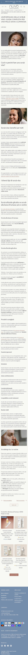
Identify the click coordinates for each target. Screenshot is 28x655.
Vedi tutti (14, 505)
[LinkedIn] (10, 645)
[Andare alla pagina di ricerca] (21, 6)
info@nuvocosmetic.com (7, 611)
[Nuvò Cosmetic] (14, 7)
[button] (21, 6)
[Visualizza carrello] (24, 6)
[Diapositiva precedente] (1, 2)
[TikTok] (4, 645)
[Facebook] (7, 645)
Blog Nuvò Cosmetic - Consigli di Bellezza (13, 10)
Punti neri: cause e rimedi (12, 98)
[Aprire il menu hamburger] (3, 6)
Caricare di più (14, 574)
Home (2, 10)
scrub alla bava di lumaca (9, 209)
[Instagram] (1, 645)
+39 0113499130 (5, 613)
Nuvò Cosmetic (13, 651)
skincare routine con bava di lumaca (10, 176)
